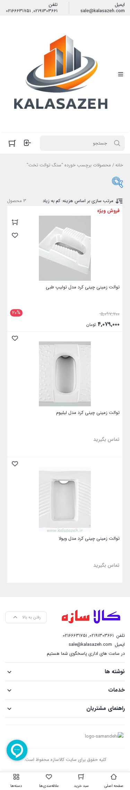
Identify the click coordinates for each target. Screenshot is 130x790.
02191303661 (45, 11)
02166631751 (18, 11)
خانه (119, 165)
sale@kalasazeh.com (102, 11)
